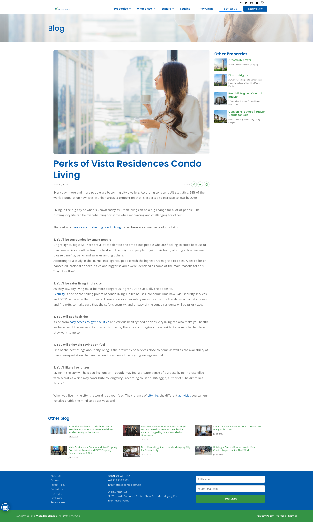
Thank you (56, 493)
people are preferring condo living (96, 227)
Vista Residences (46, 515)
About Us (56, 476)
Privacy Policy (58, 484)
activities (184, 395)
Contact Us (57, 489)
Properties (121, 8)
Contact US (230, 8)
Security (59, 294)
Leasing (185, 8)
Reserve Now (255, 8)
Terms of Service (286, 515)
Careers (55, 480)
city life (153, 395)
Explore (166, 8)
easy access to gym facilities (89, 322)
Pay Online (207, 8)
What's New (144, 8)
